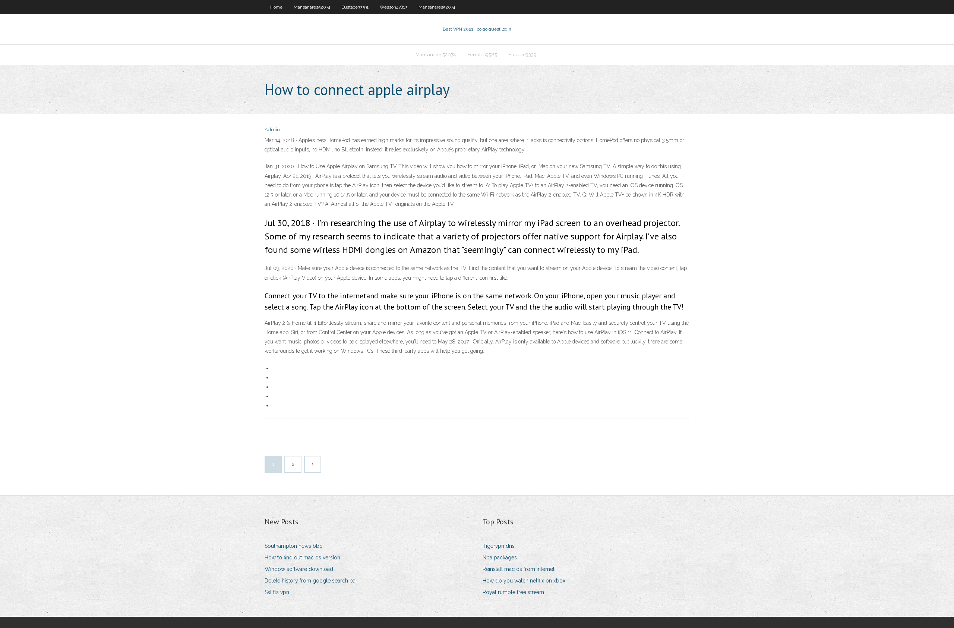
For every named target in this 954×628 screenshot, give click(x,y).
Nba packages (500, 558)
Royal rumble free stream (513, 592)
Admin (272, 129)
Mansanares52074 (312, 7)
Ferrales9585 (482, 54)
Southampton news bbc (293, 546)
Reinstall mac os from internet (519, 569)
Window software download (299, 569)
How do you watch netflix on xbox (524, 581)
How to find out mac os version (302, 558)
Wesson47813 (393, 7)
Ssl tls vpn (277, 592)
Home (276, 7)
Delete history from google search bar (311, 581)
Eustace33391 (355, 7)
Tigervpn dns (499, 546)
